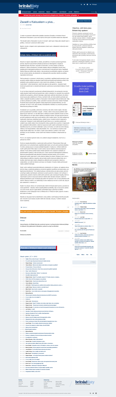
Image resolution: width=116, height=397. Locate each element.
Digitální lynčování (80, 222)
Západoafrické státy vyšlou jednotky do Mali (35, 319)
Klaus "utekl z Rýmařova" (31, 271)
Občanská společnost (23, 386)
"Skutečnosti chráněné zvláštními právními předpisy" (45, 305)
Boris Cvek (28, 363)
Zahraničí (21, 381)
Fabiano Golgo (83, 207)
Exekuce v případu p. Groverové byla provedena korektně (39, 335)
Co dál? (33, 309)
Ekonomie (21, 383)
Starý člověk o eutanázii (36, 289)
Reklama (46, 386)
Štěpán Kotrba (29, 277)
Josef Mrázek (29, 349)
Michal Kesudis (29, 307)
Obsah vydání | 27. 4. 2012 (28, 256)
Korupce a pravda (35, 315)
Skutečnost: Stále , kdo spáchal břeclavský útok (44, 361)
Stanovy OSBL (59, 381)
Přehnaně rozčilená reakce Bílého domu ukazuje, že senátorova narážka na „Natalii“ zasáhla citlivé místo (84, 241)
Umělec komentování (37, 263)
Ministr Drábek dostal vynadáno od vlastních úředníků (38, 369)
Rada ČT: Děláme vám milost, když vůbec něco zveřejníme (46, 303)
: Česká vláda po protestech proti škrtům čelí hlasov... (40, 311)
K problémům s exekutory (31, 337)
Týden (78, 254)
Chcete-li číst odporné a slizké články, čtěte (38, 325)
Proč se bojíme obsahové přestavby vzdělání (42, 323)
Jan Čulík (82, 217)
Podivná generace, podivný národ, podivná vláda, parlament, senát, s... (47, 285)
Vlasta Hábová (29, 265)
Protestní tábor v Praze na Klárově (33, 267)
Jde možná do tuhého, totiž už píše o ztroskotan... (39, 343)
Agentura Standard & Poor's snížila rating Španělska (37, 313)
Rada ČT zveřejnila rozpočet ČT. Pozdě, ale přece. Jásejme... (46, 277)
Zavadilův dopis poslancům (32, 275)
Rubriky (55, 12)
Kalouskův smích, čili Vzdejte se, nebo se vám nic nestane (45, 345)
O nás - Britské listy (48, 381)
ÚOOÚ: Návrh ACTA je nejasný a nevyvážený (36, 279)
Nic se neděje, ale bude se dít (39, 351)
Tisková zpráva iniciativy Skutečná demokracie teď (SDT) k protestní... (41, 295)
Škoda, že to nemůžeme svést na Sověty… (84, 214)
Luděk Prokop (29, 287)
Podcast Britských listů (82, 122)
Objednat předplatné (84, 21)
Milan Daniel (28, 353)
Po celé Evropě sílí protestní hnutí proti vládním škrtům (38, 261)
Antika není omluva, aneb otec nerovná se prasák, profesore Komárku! (84, 235)
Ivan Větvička (83, 233)
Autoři (70, 12)
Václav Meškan (29, 283)
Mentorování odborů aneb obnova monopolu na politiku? (45, 265)
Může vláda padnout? (38, 339)
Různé (31, 386)
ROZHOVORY (42, 12)
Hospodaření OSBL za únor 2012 (33, 371)
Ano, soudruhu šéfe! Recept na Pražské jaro (85, 230)
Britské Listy (85, 382)
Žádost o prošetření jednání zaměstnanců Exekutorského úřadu (40, 333)
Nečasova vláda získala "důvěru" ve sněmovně (36, 273)
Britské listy (30, 6)
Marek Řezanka (29, 339)
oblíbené (67, 231)
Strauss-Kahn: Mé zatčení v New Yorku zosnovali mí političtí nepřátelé (41, 269)
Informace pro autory (60, 384)
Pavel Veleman (83, 201)
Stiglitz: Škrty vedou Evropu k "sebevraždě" (35, 259)
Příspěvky (76, 12)
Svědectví (28, 299)
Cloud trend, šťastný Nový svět (40, 281)
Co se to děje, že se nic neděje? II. (33, 297)
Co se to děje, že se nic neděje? (33, 359)
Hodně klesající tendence (30, 329)
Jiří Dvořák (28, 285)
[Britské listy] (38, 55)
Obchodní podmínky (48, 387)
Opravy (45, 384)
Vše (91, 254)
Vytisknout (24, 207)
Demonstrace (35, 301)
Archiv (35, 12)
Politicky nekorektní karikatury (84, 164)
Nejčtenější (75, 198)
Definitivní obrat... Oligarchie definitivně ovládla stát (85, 204)
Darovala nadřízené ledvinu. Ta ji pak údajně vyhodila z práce (39, 367)
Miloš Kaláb (28, 289)
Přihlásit (94, 4)
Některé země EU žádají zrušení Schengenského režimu (38, 317)
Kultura (20, 384)
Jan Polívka (28, 309)
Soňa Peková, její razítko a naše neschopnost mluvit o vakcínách (85, 209)
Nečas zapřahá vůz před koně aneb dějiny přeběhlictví (45, 347)
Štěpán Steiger (29, 263)
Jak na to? (77, 132)
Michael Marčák (29, 293)
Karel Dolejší (28, 345)
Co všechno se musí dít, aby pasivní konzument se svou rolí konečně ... (49, 307)
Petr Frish (28, 315)
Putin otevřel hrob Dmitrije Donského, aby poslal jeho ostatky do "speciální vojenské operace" (84, 248)
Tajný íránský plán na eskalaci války (84, 226)
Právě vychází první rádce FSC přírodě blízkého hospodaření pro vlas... (41, 321)
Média (31, 384)
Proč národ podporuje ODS (37, 363)
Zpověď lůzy (36, 283)
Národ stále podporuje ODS (32, 357)
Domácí (32, 381)
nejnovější (60, 231)
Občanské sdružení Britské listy (34, 393)
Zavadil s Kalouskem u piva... (38, 341)
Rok (87, 254)
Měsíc (83, 254)
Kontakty (46, 383)
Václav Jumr (28, 301)
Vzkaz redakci (59, 383)
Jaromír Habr (29, 25)
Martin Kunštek (29, 347)
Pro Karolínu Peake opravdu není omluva (41, 349)
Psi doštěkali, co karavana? (38, 353)
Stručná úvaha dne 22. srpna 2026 (83, 218)
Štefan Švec (28, 291)
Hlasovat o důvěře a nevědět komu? (41, 287)
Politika (32, 383)
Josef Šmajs (28, 323)
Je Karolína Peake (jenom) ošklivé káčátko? (43, 355)
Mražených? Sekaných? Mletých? (39, 365)
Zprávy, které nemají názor (32, 327)
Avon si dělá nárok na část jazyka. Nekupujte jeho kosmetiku (45, 291)
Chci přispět (87, 114)
